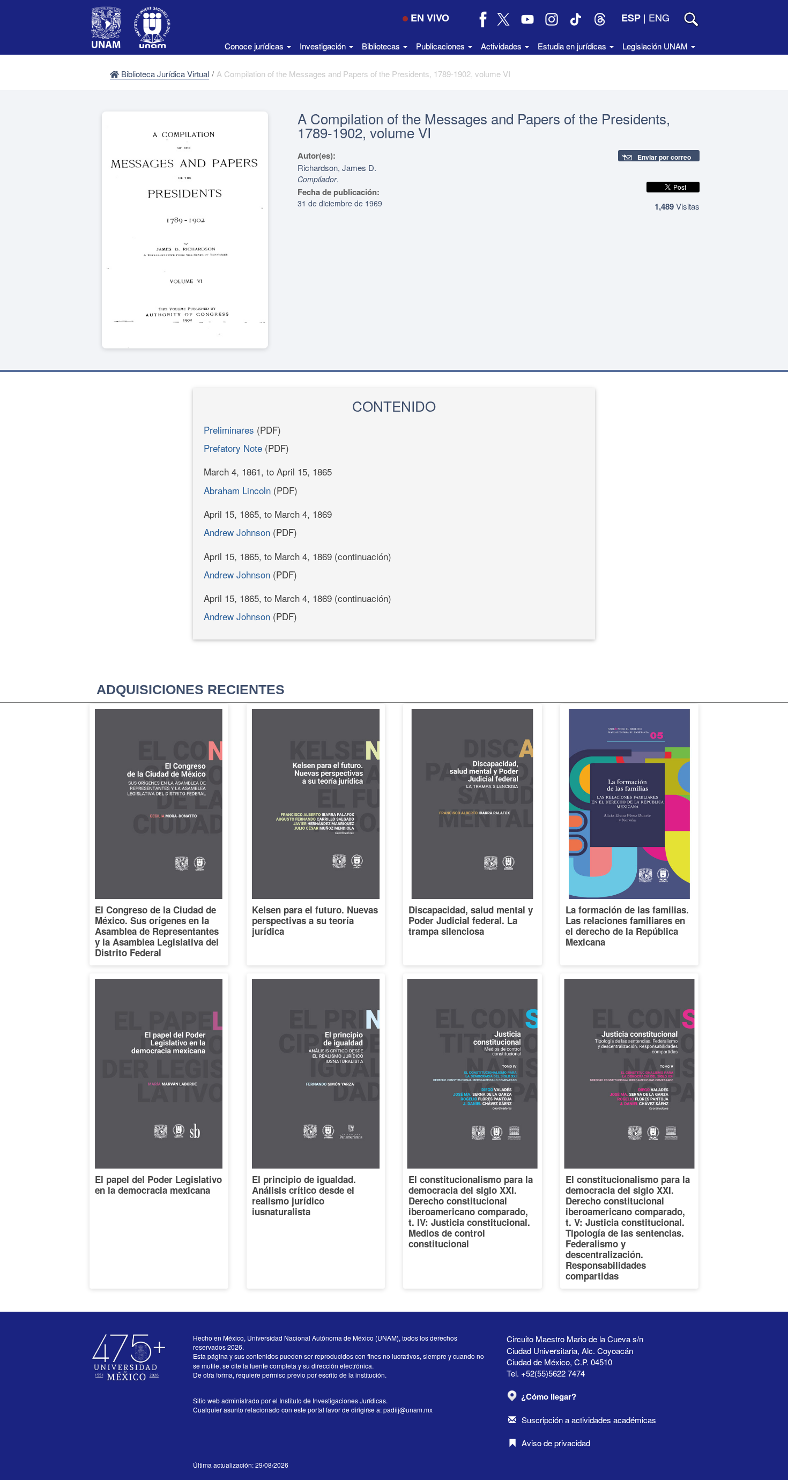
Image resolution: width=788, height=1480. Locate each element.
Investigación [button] (324, 45)
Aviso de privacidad (556, 1442)
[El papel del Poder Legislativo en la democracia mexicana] (159, 1131)
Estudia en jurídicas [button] (573, 45)
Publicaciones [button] (441, 45)
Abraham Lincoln (237, 490)
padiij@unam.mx (408, 1409)
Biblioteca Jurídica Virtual (164, 73)
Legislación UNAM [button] (656, 45)
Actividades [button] (502, 45)
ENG (659, 17)
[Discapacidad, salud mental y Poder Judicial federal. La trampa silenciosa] (472, 834)
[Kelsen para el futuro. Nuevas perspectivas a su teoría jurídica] (316, 834)
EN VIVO (430, 18)
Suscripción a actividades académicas (589, 1419)
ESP (631, 18)
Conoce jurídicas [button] (255, 45)
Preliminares (229, 429)
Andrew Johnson (237, 532)
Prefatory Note (233, 448)
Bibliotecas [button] (382, 45)
